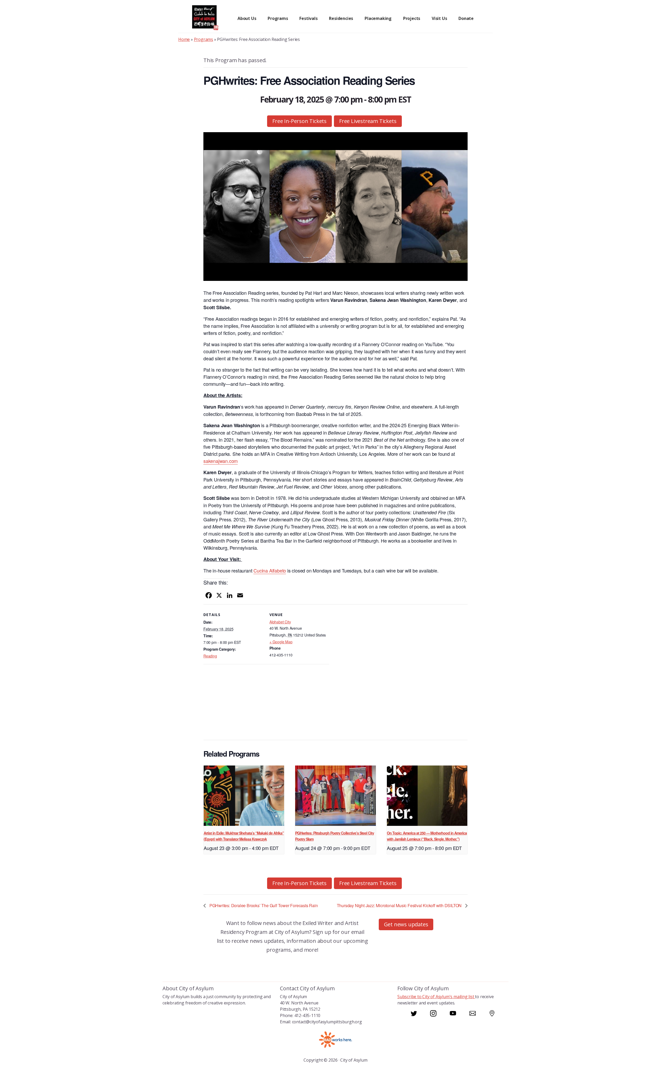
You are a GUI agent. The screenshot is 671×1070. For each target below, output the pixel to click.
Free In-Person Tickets (299, 121)
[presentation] (244, 796)
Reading (210, 656)
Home (184, 39)
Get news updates (406, 924)
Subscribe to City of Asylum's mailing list (436, 996)
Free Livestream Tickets (367, 121)
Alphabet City (280, 621)
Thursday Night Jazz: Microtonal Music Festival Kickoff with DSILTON (400, 905)
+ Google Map (281, 641)
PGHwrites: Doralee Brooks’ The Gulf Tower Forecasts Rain (263, 905)
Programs (203, 39)
